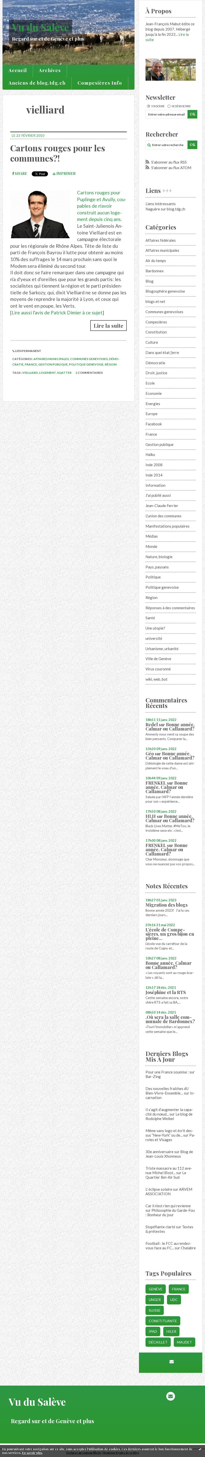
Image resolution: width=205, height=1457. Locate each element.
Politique (153, 577)
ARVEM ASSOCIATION (169, 1191)
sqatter (64, 373)
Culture (152, 342)
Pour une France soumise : (167, 1072)
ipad (153, 1331)
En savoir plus (32, 1453)
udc (174, 1299)
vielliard (30, 373)
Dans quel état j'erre (162, 352)
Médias (152, 536)
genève (155, 1289)
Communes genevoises (89, 359)
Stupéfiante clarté (160, 1227)
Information (156, 485)
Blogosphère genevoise (165, 291)
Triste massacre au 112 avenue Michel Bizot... (169, 1170)
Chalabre (188, 1248)
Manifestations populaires (168, 526)
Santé (150, 618)
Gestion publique (53, 364)
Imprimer (66, 173)
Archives (50, 70)
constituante (163, 1321)
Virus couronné (158, 669)
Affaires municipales (51, 359)
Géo (150, 754)
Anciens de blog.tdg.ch (37, 82)
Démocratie (155, 362)
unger (155, 1299)
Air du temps (156, 260)
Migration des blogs (167, 905)
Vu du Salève (40, 27)
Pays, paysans (157, 567)
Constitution (156, 332)
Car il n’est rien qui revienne (168, 1205)
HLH (151, 816)
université (154, 638)
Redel (152, 724)
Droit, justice (156, 373)
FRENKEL (156, 783)
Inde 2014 (154, 475)
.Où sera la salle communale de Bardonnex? (170, 1019)
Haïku (150, 454)
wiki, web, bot (157, 679)
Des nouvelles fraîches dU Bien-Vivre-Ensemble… (167, 1090)
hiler (171, 1331)
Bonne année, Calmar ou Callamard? (170, 726)
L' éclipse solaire (159, 1189)
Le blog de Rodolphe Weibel (169, 1116)
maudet (184, 1342)
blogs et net (155, 301)
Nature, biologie (159, 556)
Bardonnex (155, 271)
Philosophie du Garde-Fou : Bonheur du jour (170, 1212)
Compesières (156, 322)
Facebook (154, 424)
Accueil (17, 70)
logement (47, 373)
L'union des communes (164, 516)
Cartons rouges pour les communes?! (57, 153)
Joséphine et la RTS (166, 992)
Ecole (150, 383)
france (179, 1289)
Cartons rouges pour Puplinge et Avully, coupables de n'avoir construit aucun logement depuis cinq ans (101, 206)
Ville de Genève (158, 658)
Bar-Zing (153, 1076)
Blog (150, 281)
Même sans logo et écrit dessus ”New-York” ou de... (169, 1132)
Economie (154, 393)
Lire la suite (108, 325)
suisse (154, 1310)
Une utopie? (155, 628)
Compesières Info (100, 82)
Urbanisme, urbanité (162, 648)
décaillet (158, 1342)
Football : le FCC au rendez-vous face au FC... (168, 1245)
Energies (153, 403)
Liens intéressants (161, 203)
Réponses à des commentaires (170, 607)
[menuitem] (17, 71)
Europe (152, 413)
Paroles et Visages (170, 1137)
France (31, 364)
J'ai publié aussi (158, 495)
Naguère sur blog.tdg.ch (165, 209)
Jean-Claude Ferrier (162, 505)
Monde (151, 546)
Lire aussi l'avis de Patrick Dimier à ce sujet (57, 312)
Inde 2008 (154, 464)
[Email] (171, 1361)
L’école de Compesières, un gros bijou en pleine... (170, 934)
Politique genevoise (86, 364)
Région (110, 364)
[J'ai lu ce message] (200, 1449)
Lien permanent (27, 351)
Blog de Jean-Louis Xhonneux (169, 1153)
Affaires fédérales (161, 240)
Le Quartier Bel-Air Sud (166, 1174)
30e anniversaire (160, 1151)
